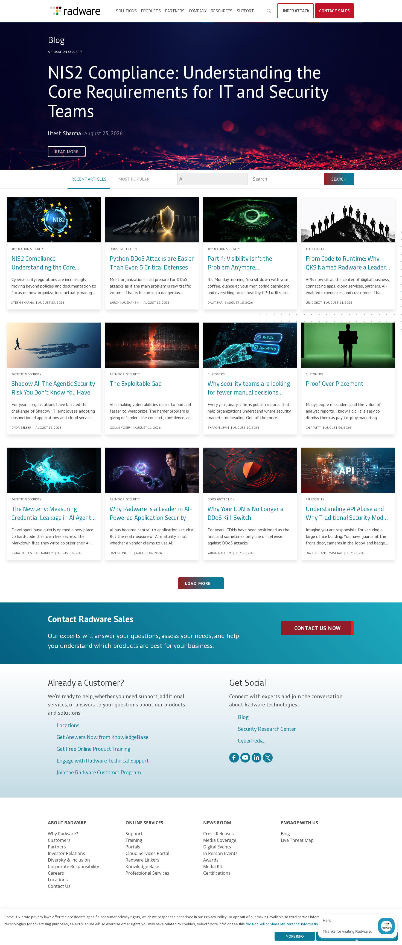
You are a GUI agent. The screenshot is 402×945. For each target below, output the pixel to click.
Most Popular (134, 179)
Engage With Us (299, 823)
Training (134, 840)
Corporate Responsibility (73, 866)
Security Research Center (267, 729)
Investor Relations (66, 853)
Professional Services (147, 873)
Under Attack (295, 11)
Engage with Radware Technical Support (103, 761)
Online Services (144, 823)
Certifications (217, 873)
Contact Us (59, 886)
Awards (211, 860)
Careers (56, 873)
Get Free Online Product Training (93, 749)
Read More (66, 151)
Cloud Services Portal (147, 853)
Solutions (126, 11)
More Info (295, 936)
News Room (217, 823)
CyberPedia (251, 741)
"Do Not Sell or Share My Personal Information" (283, 923)
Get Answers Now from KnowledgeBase (102, 737)
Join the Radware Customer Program (99, 773)
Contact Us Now (317, 628)
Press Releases (218, 834)
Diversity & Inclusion (69, 860)
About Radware (67, 823)
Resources (221, 11)
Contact (334, 11)
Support (245, 11)
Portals (133, 847)
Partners (175, 11)
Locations (68, 726)
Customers (59, 840)
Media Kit (212, 866)
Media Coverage (219, 840)
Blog (243, 717)
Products (151, 11)
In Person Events (220, 853)
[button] (269, 11)
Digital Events (217, 847)
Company (197, 11)
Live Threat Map (297, 840)
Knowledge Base (142, 866)
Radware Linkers (142, 860)
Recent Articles (88, 179)
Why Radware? (63, 834)
